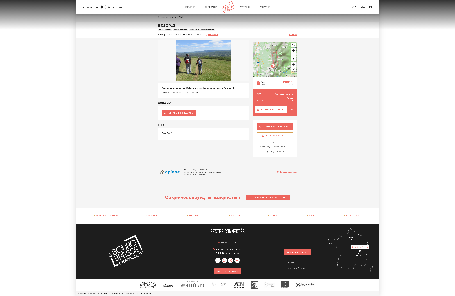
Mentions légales (83, 293)
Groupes (275, 216)
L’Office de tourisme (107, 216)
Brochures (154, 216)
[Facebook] (218, 260)
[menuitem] (190, 7)
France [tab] (291, 263)
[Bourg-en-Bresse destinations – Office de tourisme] (126, 266)
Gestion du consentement (123, 293)
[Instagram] (224, 260)
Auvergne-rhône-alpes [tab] (297, 268)
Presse (313, 216)
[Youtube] (237, 260)
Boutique (236, 216)
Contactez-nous (227, 271)
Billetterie (195, 216)
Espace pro (352, 216)
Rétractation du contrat (143, 293)
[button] (358, 6)
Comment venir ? (298, 252)
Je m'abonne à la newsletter (268, 197)
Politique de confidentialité (102, 293)
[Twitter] (230, 260)
